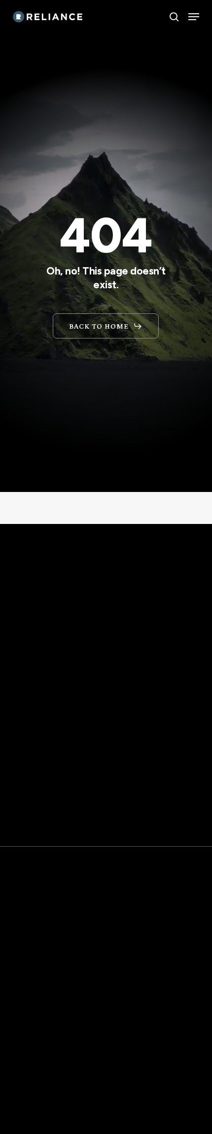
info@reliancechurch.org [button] (82, 989)
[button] (193, 17)
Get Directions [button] (62, 848)
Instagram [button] (40, 1121)
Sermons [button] (35, 1084)
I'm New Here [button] (46, 1065)
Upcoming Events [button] (58, 1047)
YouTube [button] (35, 1103)
